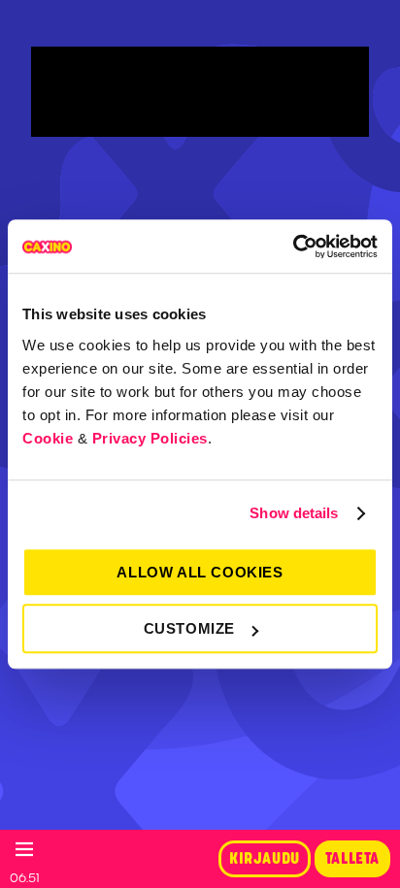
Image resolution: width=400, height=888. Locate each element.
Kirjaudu (264, 859)
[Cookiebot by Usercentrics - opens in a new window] (293, 246)
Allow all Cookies (200, 572)
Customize (189, 628)
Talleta (352, 859)
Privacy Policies (150, 438)
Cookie (47, 438)
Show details (294, 513)
